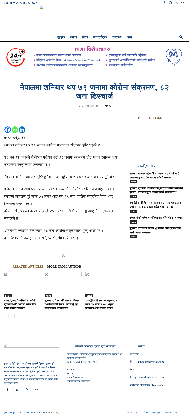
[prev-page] (6, 316)
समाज (73, 37)
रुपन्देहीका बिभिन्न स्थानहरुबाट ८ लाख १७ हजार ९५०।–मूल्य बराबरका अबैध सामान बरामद (101, 304)
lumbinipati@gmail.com (150, 361)
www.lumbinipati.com (151, 377)
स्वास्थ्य (116, 37)
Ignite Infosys (53, 412)
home (8, 296)
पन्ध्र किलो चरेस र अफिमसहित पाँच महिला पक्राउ (156, 217)
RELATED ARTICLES (28, 266)
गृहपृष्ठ (61, 37)
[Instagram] (170, 2)
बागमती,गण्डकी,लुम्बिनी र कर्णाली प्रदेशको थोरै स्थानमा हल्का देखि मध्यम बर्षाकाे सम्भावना (20, 304)
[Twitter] (176, 2)
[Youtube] (182, 2)
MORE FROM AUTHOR (64, 266)
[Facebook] (164, 2)
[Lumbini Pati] (94, 19)
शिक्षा (85, 37)
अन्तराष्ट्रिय (100, 37)
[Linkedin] (22, 126)
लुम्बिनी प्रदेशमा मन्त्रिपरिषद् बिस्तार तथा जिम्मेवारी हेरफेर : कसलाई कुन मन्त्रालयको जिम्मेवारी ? (62, 304)
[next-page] (12, 316)
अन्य (129, 37)
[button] (180, 37)
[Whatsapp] (15, 126)
